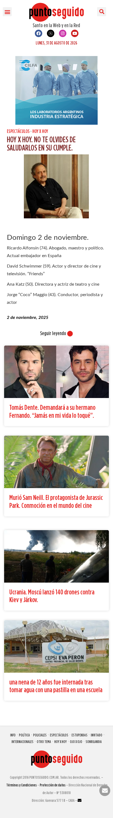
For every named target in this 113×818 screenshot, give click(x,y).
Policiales (40, 735)
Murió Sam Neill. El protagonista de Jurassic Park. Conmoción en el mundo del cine (56, 501)
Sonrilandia (94, 741)
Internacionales (22, 741)
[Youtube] (74, 33)
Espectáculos (18, 131)
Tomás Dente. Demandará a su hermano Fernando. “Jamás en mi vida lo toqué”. (52, 411)
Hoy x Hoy (60, 741)
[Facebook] (38, 33)
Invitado (96, 735)
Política (24, 735)
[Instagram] (62, 33)
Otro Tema (44, 741)
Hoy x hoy (40, 131)
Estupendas (79, 735)
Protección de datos (53, 785)
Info (13, 735)
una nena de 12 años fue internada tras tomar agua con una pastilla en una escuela (55, 686)
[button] (7, 11)
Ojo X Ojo (76, 741)
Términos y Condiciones (21, 785)
